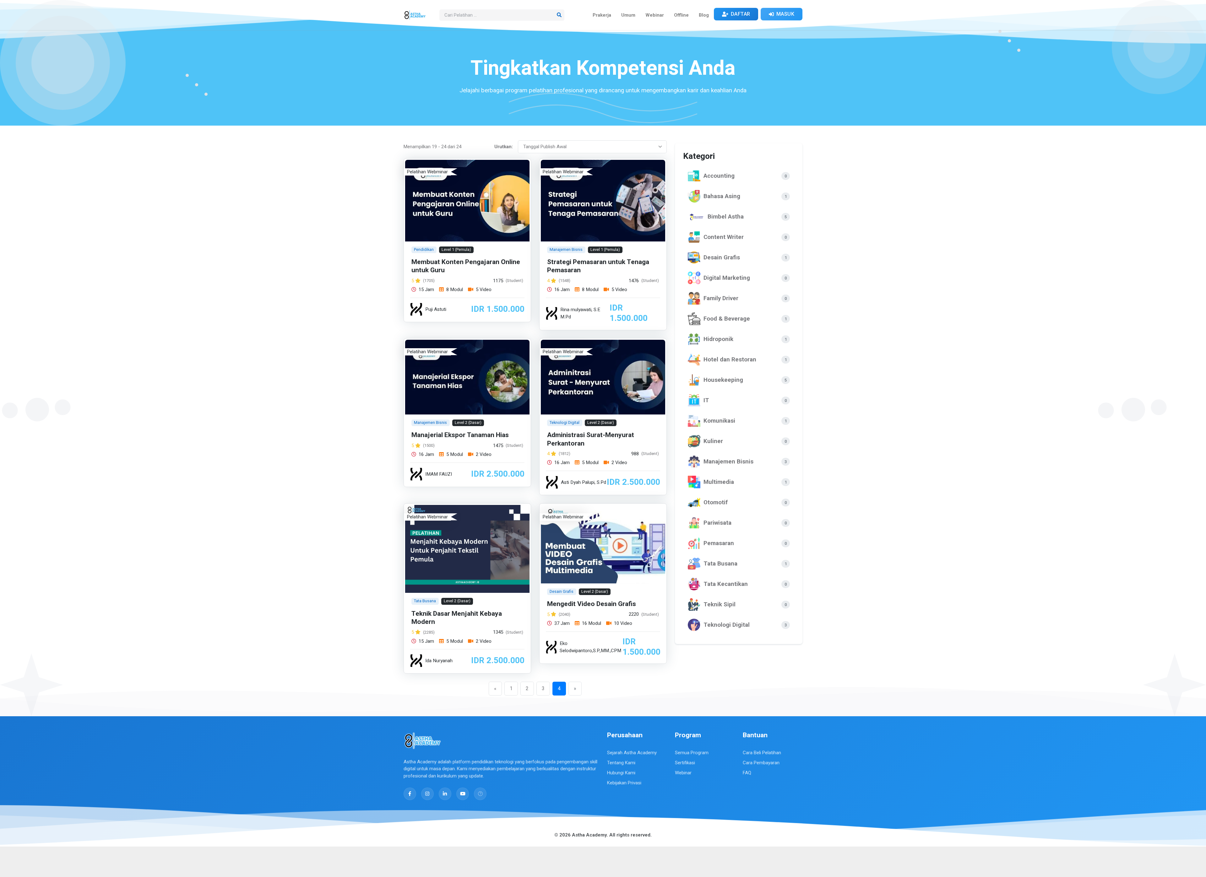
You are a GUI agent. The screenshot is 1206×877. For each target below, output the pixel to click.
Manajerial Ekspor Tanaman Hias (460, 435)
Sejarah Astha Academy (632, 752)
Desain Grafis (561, 591)
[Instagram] (427, 794)
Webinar (683, 773)
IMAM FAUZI (438, 474)
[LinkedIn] (445, 794)
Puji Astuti (435, 309)
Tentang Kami (621, 763)
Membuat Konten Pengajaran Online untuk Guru (465, 266)
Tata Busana (425, 600)
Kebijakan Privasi (624, 783)
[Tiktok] (480, 794)
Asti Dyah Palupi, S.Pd (583, 482)
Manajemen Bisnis (566, 249)
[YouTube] (462, 794)
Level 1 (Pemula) (456, 249)
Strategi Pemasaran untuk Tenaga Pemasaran (598, 266)
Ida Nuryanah (439, 660)
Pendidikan (424, 249)
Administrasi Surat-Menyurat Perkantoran (590, 439)
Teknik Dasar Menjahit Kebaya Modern (456, 618)
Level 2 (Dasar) (468, 422)
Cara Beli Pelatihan (762, 752)
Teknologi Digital (564, 422)
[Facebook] (410, 794)
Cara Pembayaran (761, 763)
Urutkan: (503, 146)
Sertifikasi (685, 763)
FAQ (747, 773)
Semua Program (692, 752)
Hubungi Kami (621, 773)
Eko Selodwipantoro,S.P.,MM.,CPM (590, 647)
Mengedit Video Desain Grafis (591, 604)
